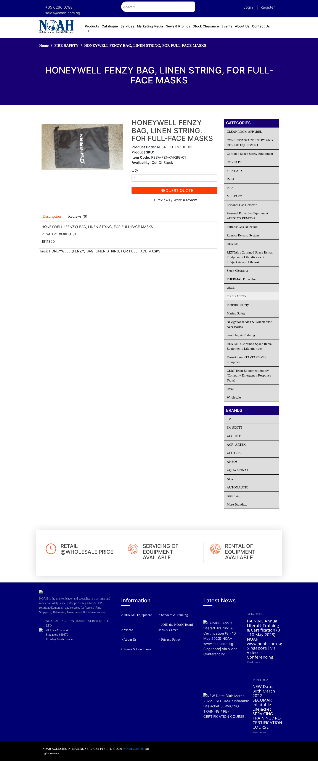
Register (267, 7)
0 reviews (162, 200)
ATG (230, 478)
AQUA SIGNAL (238, 470)
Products (92, 26)
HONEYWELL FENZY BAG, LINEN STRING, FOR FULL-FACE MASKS (145, 45)
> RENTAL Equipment (136, 615)
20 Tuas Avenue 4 (57, 630)
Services (127, 26)
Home (44, 45)
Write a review (185, 200)
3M (229, 419)
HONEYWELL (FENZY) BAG (71, 251)
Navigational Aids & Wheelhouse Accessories (249, 324)
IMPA (230, 179)
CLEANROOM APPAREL (244, 131)
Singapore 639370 (57, 634)
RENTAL (233, 244)
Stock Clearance (206, 26)
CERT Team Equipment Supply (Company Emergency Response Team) (249, 375)
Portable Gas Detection (242, 226)
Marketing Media (150, 26)
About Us (242, 26)
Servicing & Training (241, 335)
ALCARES (234, 453)
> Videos (127, 630)
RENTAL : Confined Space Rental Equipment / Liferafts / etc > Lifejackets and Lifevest (250, 257)
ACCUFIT (234, 436)
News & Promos (178, 26)
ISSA (230, 188)
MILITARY (234, 196)
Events (227, 26)
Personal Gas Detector (242, 205)
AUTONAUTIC (237, 487)
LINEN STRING (107, 251)
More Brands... (237, 504)
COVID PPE (235, 162)
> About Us (129, 639)
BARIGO (233, 496)
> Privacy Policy (170, 639)
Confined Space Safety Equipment (250, 153)
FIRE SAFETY (66, 45)
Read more (253, 662)
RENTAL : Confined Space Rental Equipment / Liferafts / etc (250, 346)
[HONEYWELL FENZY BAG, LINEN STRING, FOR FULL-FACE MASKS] (82, 147)
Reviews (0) (77, 216)
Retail (230, 389)
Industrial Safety (238, 304)
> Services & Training (173, 615)
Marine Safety (236, 313)
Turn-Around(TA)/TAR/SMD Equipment (246, 360)
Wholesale (234, 397)
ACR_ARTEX (236, 444)
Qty (135, 170)
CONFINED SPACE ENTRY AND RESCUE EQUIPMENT (250, 143)
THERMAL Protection (242, 279)
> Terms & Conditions (136, 649)
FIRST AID (234, 170)
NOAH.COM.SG (133, 748)
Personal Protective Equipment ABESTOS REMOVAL (247, 216)
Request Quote (176, 190)
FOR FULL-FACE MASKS (140, 251)
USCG (231, 287)
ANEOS (232, 461)
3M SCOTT (234, 427)
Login (248, 7)
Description (52, 216)
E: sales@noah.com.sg (59, 639)
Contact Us (261, 26)
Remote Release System (243, 235)
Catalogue (110, 26)
